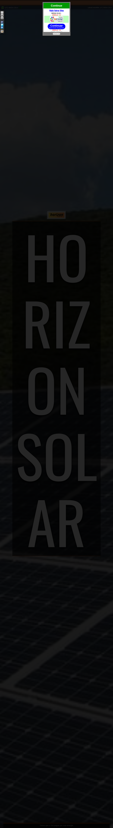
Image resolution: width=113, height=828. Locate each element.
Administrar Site (56, 33)
